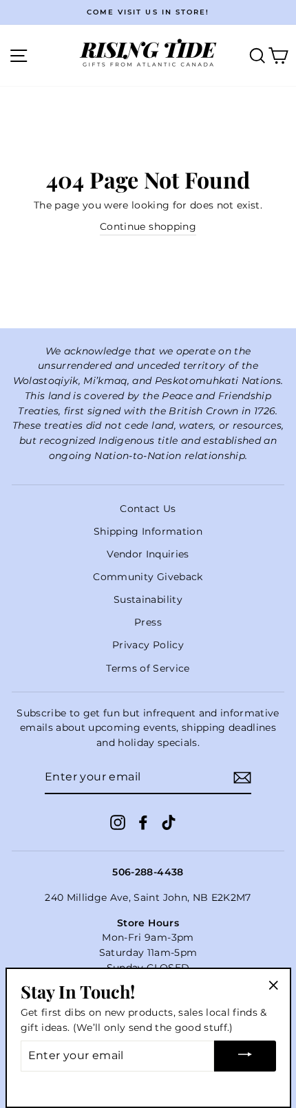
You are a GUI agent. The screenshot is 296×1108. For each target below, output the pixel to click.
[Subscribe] (242, 777)
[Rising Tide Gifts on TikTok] (168, 822)
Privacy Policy (148, 644)
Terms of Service (147, 668)
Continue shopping (148, 226)
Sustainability (148, 599)
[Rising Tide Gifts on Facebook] (143, 822)
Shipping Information (148, 531)
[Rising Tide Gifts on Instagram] (117, 822)
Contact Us (148, 508)
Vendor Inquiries (148, 554)
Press (148, 622)
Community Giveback (147, 576)
